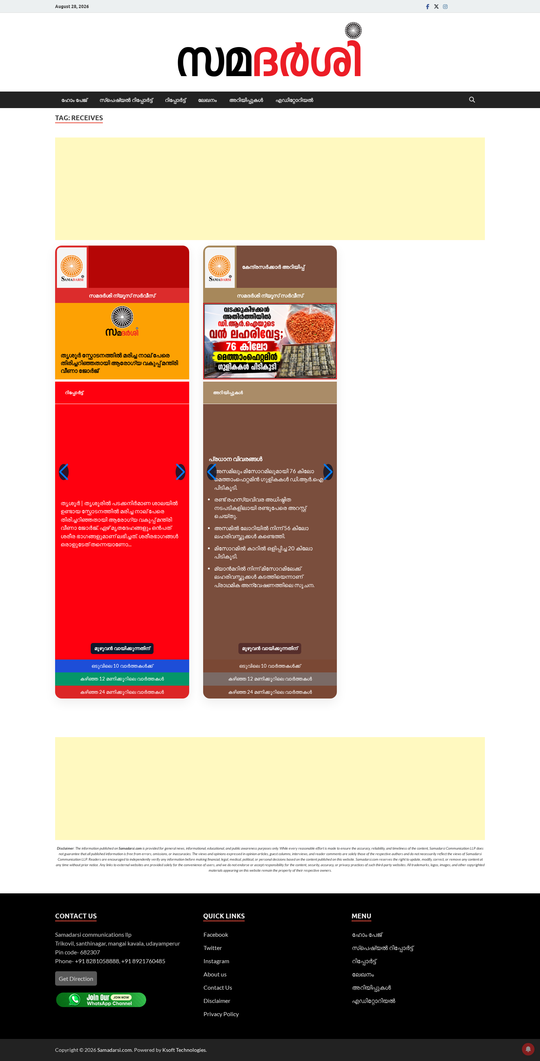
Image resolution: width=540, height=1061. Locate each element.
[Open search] (472, 100)
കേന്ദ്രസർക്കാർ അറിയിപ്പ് (273, 267)
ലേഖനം (207, 100)
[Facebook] (427, 6)
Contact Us (218, 987)
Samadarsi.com (114, 1050)
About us (215, 974)
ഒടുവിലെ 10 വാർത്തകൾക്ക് (122, 666)
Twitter (213, 947)
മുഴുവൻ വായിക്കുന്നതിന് (122, 648)
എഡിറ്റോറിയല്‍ (294, 100)
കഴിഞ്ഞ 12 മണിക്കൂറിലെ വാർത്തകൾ (122, 679)
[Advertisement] (270, 188)
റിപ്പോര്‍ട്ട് (175, 100)
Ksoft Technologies (184, 1050)
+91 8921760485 (143, 960)
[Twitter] (436, 6)
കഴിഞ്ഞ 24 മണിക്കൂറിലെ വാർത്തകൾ (122, 692)
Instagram (216, 960)
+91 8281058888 (97, 960)
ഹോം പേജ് (74, 100)
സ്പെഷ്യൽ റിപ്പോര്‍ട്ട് (126, 100)
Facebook (216, 934)
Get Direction (76, 978)
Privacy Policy (221, 1013)
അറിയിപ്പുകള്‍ (246, 100)
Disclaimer (217, 1000)
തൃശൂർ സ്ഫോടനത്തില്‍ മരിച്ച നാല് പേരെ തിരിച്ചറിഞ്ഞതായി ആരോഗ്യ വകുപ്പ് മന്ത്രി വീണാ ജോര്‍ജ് (119, 362)
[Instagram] (445, 6)
